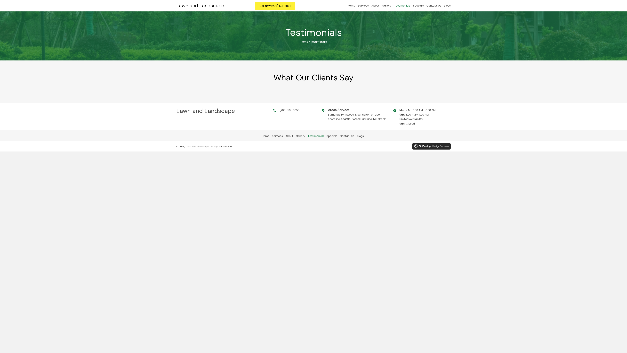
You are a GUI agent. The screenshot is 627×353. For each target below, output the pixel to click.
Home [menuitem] (265, 136)
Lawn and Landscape (200, 5)
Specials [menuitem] (332, 136)
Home (304, 42)
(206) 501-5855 (289, 110)
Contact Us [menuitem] (347, 136)
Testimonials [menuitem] (316, 136)
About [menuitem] (289, 136)
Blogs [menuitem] (360, 136)
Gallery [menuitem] (300, 136)
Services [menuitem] (277, 136)
